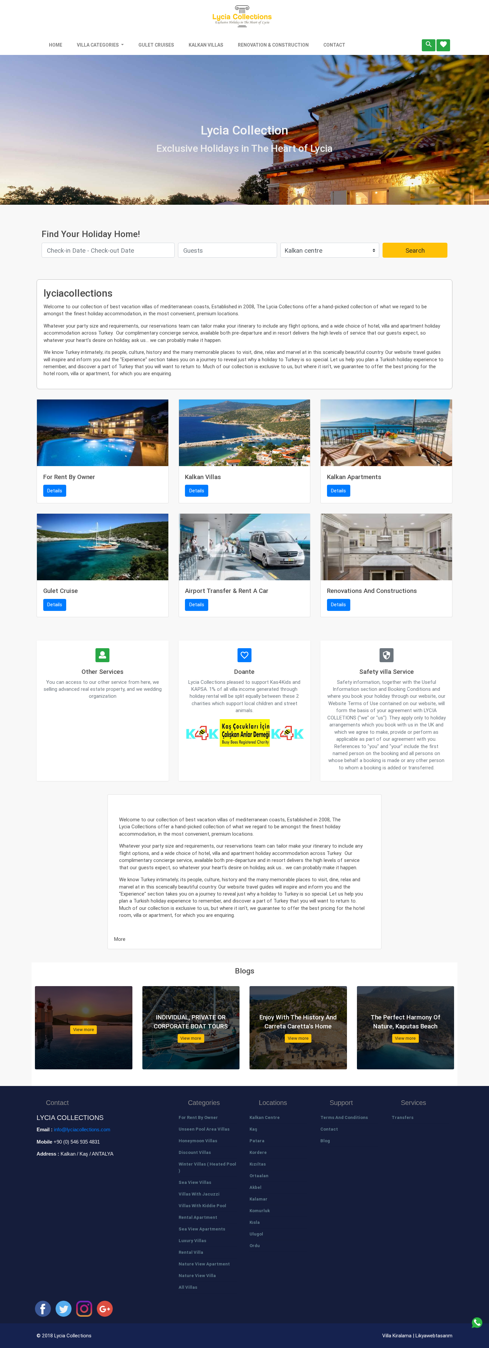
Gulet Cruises (156, 45)
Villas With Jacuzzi (199, 1194)
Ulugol (256, 1234)
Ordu (254, 1245)
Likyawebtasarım (433, 1335)
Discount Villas (195, 1152)
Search (415, 250)
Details (54, 490)
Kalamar (258, 1199)
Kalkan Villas (206, 45)
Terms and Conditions (344, 1117)
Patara (256, 1141)
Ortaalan (258, 1176)
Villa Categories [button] (98, 45)
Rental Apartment (198, 1217)
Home (55, 45)
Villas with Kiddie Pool (202, 1206)
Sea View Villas (195, 1182)
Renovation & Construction (273, 45)
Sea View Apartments (202, 1229)
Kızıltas (257, 1164)
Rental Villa (191, 1252)
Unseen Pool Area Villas (204, 1129)
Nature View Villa (197, 1275)
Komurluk (259, 1210)
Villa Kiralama (397, 1335)
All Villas (188, 1287)
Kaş (253, 1129)
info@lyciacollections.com (82, 1129)
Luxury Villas (192, 1240)
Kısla (254, 1222)
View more (83, 1029)
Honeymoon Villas (198, 1141)
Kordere (258, 1152)
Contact (334, 45)
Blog (325, 1141)
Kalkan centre (264, 1117)
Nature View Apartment (204, 1264)
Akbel (255, 1187)
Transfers (402, 1117)
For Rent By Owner (198, 1117)
